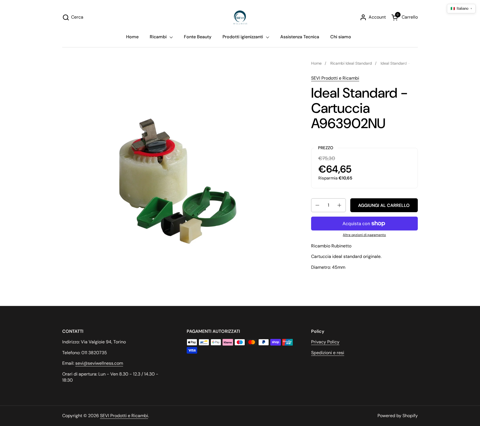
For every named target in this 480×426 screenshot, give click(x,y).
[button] (72, 17)
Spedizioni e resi (327, 353)
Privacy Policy (325, 342)
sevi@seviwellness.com (99, 363)
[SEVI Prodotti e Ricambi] (240, 17)
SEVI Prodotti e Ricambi (335, 78)
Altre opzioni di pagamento (364, 235)
